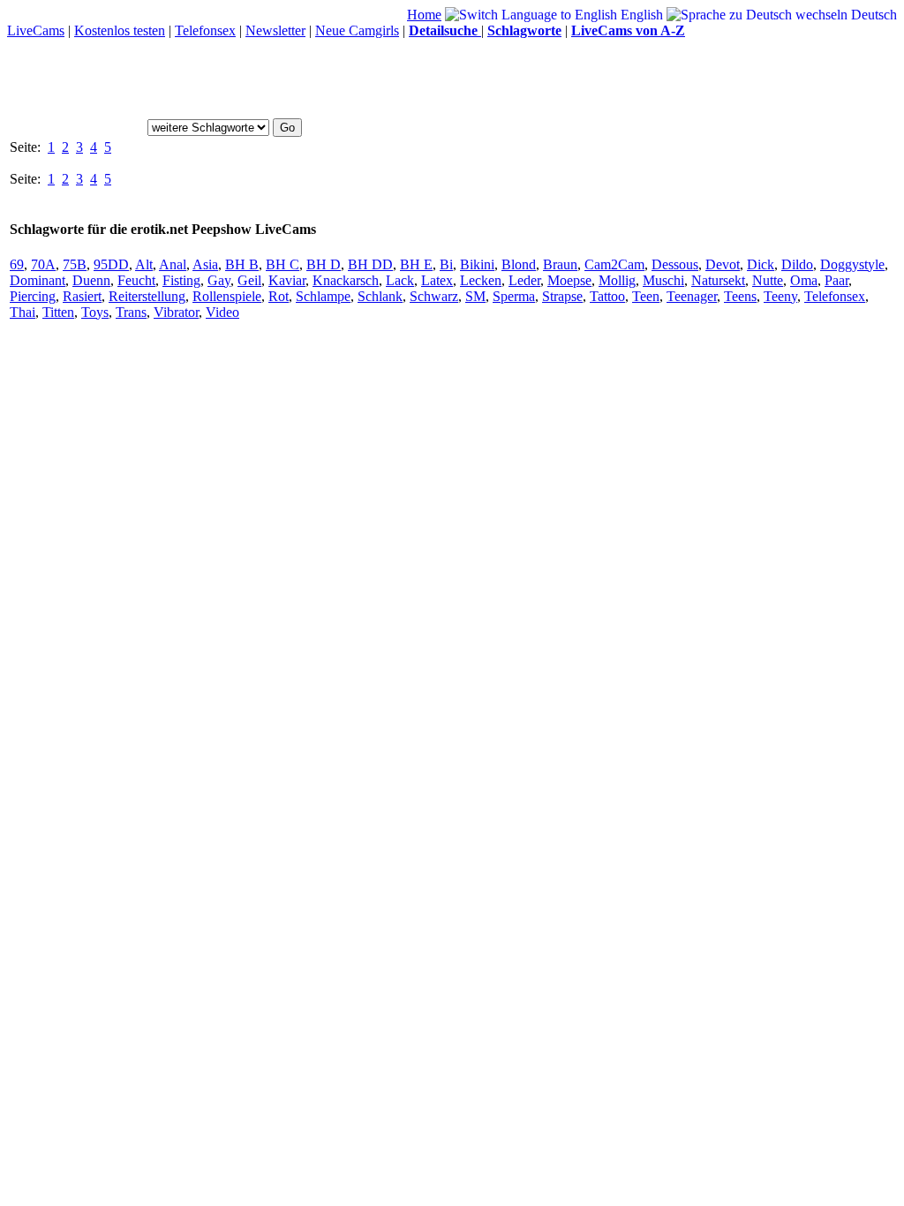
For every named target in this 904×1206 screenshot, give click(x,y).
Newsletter (275, 30)
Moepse (569, 280)
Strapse (562, 296)
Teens (740, 296)
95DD (111, 264)
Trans (131, 312)
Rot (278, 296)
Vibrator (176, 312)
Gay (218, 280)
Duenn (91, 280)
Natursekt (718, 280)
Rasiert (82, 296)
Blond (518, 264)
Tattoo (607, 296)
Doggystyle (852, 264)
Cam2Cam (614, 264)
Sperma (514, 296)
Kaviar (286, 280)
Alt (144, 264)
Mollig (617, 280)
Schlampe (323, 296)
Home (424, 14)
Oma (803, 280)
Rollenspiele (226, 296)
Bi (446, 264)
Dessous (675, 264)
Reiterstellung (147, 296)
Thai (22, 312)
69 (17, 264)
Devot (722, 264)
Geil (249, 280)
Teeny (780, 296)
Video (222, 312)
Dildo (797, 264)
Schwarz (434, 296)
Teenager (692, 296)
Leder (524, 280)
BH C (282, 264)
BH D (323, 264)
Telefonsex (205, 30)
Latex (437, 280)
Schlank (380, 296)
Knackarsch (346, 280)
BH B (242, 264)
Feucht (136, 280)
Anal (172, 264)
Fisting (181, 280)
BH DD (370, 264)
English (640, 14)
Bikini (477, 264)
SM (475, 296)
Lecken (480, 280)
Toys (95, 312)
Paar (836, 280)
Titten (58, 312)
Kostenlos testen (119, 30)
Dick (760, 264)
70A (43, 264)
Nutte (767, 280)
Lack (400, 280)
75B (75, 264)
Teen (645, 296)
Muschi (663, 280)
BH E (416, 264)
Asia (205, 264)
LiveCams (35, 30)
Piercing (33, 296)
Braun (560, 264)
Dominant (37, 280)
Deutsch (872, 14)
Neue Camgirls (357, 30)
